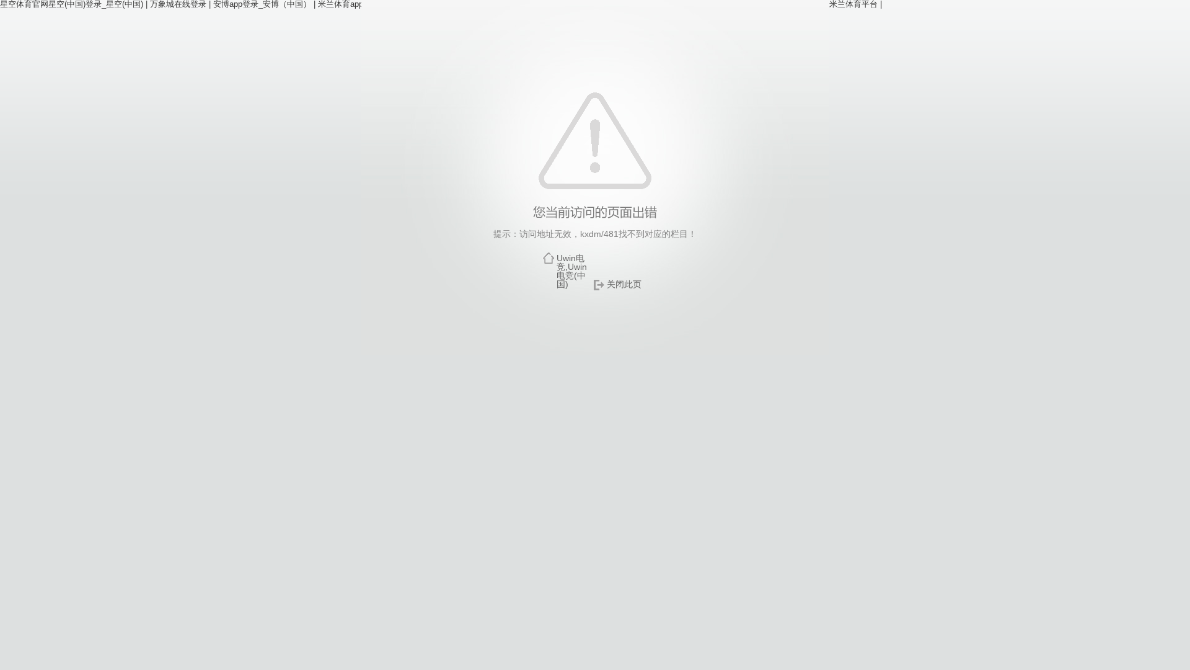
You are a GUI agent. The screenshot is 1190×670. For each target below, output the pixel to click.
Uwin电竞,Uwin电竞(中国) (572, 271)
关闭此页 (624, 284)
